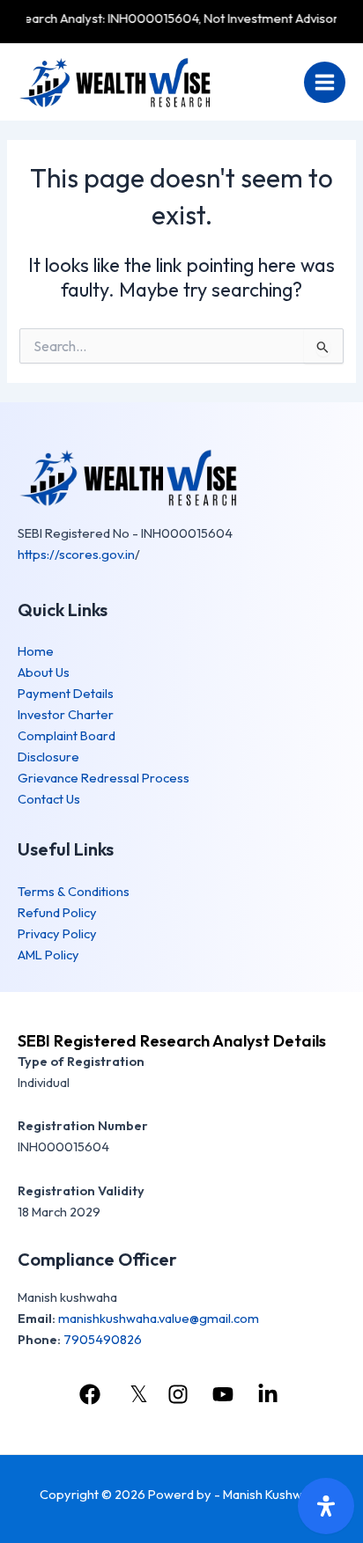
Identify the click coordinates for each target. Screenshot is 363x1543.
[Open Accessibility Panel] (326, 1506)
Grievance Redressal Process (103, 777)
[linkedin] (270, 1394)
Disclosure (48, 756)
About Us (44, 672)
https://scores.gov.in (76, 554)
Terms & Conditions (74, 891)
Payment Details (66, 693)
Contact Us (49, 798)
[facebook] (92, 1394)
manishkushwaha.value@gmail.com (158, 1318)
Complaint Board (66, 735)
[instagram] (180, 1394)
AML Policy (48, 954)
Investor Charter (66, 714)
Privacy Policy (57, 933)
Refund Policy (57, 912)
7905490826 (102, 1339)
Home (36, 651)
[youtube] (226, 1394)
